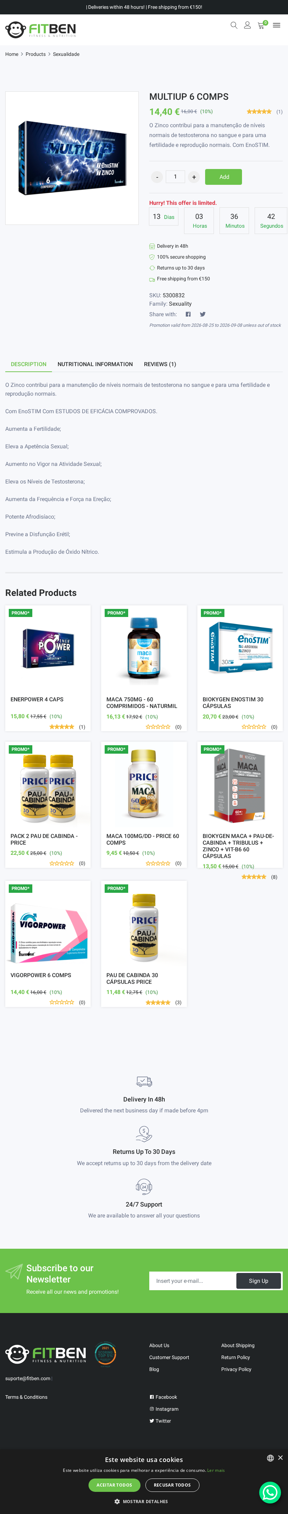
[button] (144, 1501)
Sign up (258, 1281)
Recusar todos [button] (172, 1485)
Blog (154, 1369)
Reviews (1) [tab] (160, 364)
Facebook (166, 1397)
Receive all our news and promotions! (72, 1291)
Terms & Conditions (26, 1397)
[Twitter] (202, 314)
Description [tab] (28, 364)
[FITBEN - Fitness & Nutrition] (40, 29)
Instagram (166, 1409)
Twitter (163, 1421)
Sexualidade (66, 54)
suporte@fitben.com (27, 1378)
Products (36, 54)
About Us (159, 1345)
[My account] (248, 25)
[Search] (234, 25)
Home (11, 54)
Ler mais (216, 1470)
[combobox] (270, 1458)
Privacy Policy (236, 1369)
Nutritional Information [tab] (95, 364)
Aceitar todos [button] (114, 1485)
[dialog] (144, 1481)
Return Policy (235, 1357)
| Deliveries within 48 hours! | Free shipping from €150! (144, 7)
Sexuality (180, 303)
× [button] (280, 1458)
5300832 (174, 295)
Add (224, 177)
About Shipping (238, 1345)
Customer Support (169, 1357)
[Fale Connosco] (270, 1492)
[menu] (276, 25)
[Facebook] (188, 314)
